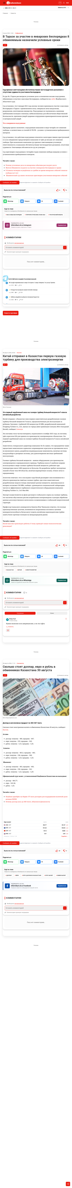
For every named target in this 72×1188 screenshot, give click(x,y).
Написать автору (63, 45)
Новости (13, 13)
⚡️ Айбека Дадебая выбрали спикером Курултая (24, 297)
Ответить (11, 626)
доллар (9, 875)
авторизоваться (19, 243)
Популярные (20, 613)
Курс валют (49, 875)
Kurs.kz (5, 730)
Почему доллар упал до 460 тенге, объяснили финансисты (28, 802)
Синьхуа (19, 429)
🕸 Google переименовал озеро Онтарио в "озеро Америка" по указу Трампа (32, 282)
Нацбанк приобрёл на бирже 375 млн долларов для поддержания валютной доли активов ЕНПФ (37, 798)
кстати (19, 352)
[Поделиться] (68, 1184)
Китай (20, 570)
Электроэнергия (31, 570)
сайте (53, 99)
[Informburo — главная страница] (14, 3)
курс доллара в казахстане (32, 875)
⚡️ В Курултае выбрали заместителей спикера (23, 290)
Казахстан (10, 570)
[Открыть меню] (5, 3)
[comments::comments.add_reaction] (8, 630)
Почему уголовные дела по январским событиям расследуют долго (31, 165)
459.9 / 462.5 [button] (10, 8)
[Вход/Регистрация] (63, 3)
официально (19, 33)
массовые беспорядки (14, 214)
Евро (17, 875)
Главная (5, 13)
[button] (63, 8)
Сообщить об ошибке (10, 182)
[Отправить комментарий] (65, 247)
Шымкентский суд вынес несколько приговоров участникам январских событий (36, 175)
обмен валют (61, 875)
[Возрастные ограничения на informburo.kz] (60, 3)
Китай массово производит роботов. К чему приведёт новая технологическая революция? (32, 525)
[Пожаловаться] (66, 619)
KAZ (67, 3)
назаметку (21, 663)
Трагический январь (56, 214)
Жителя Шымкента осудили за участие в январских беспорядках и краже (33, 168)
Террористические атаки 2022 (35, 214)
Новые (52, 613)
